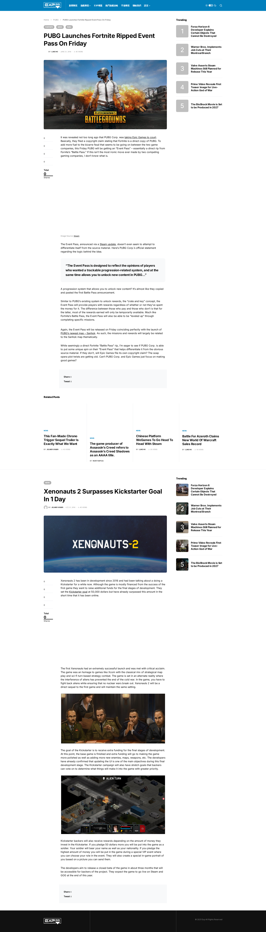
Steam (76, 236)
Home (46, 20)
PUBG (55, 20)
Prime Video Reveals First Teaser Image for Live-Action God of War (206, 87)
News (60, 27)
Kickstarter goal (78, 591)
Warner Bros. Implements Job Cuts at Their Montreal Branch (206, 50)
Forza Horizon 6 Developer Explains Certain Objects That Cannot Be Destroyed (203, 31)
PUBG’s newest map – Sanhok (78, 333)
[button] (210, 5)
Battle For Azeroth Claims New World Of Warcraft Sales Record (200, 440)
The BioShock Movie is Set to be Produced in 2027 (206, 106)
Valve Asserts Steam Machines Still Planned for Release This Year (206, 68)
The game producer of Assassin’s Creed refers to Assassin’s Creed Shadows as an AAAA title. (110, 449)
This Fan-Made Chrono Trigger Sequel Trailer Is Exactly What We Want (61, 440)
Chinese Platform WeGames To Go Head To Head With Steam (154, 440)
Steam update (108, 244)
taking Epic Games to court (140, 137)
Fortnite (49, 27)
